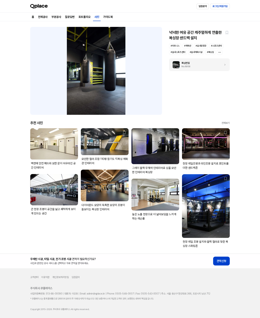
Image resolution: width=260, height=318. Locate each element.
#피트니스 (175, 45)
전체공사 (43, 17)
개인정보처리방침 (60, 277)
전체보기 (226, 123)
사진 (96, 17)
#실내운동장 (201, 45)
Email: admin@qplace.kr (92, 293)
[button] (227, 32)
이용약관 (45, 277)
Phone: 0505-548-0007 (120, 293)
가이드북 (108, 17)
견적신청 (221, 261)
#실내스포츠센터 (178, 52)
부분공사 (56, 17)
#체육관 (187, 45)
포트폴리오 (85, 17)
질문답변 (69, 17)
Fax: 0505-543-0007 (147, 293)
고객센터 (34, 277)
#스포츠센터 (216, 45)
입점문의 (203, 6)
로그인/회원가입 (220, 6)
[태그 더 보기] (219, 52)
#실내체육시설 (196, 52)
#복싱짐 (210, 52)
